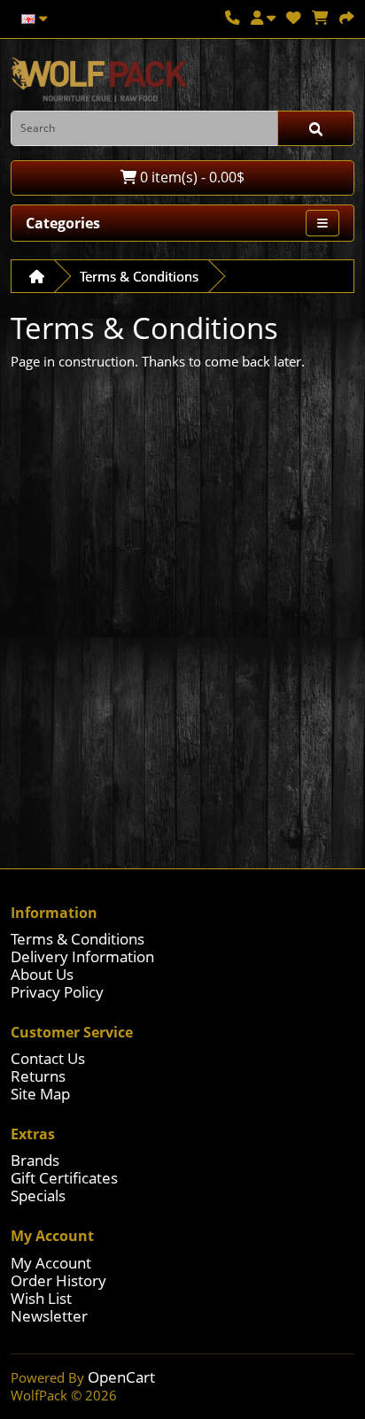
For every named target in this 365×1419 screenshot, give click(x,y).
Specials (38, 1195)
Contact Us (48, 1058)
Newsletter (49, 1316)
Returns (38, 1076)
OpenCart (121, 1377)
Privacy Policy (57, 992)
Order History (58, 1280)
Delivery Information (82, 956)
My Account (51, 1263)
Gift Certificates (64, 1178)
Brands (35, 1160)
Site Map (40, 1094)
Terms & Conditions (139, 276)
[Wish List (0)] (293, 17)
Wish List (41, 1298)
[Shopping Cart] (320, 17)
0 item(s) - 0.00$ (190, 177)
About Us (42, 974)
